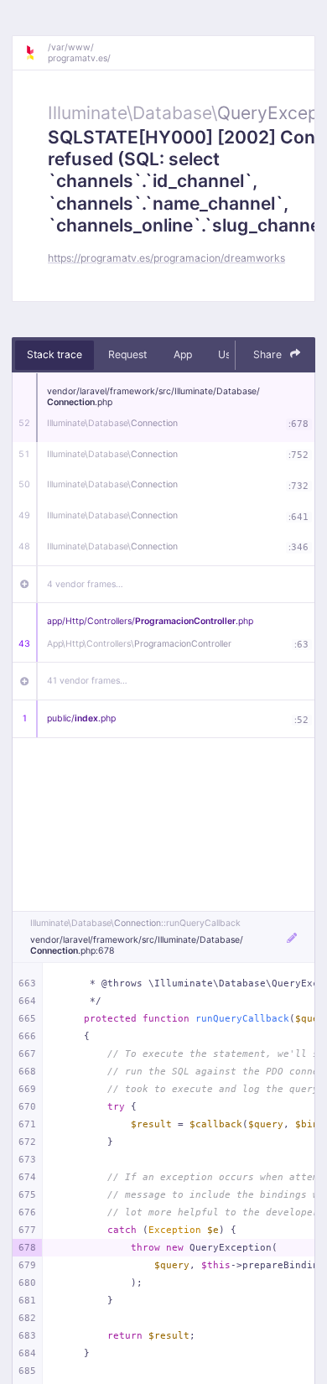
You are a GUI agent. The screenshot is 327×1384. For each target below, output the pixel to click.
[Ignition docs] (36, 52)
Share (268, 354)
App (183, 354)
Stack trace (54, 354)
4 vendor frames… (85, 584)
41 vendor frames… (87, 680)
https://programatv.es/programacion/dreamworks (166, 258)
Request (127, 354)
